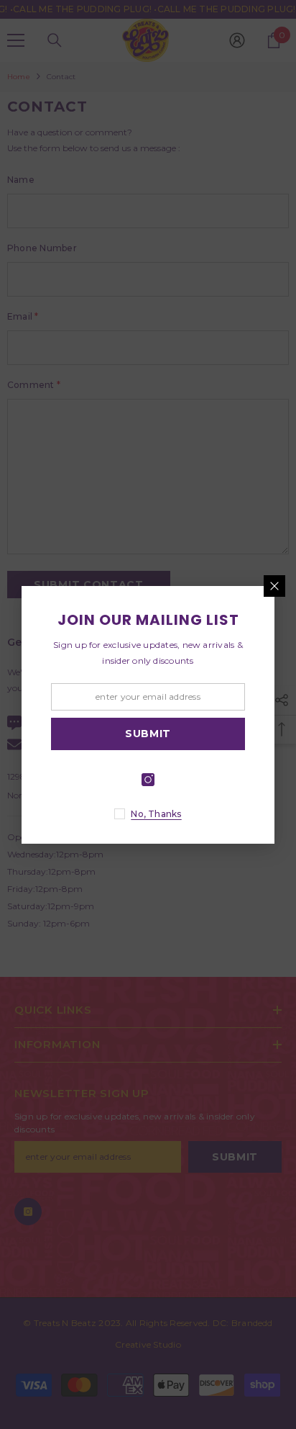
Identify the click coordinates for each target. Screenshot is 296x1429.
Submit (148, 733)
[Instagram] (148, 780)
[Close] (274, 586)
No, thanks (156, 813)
